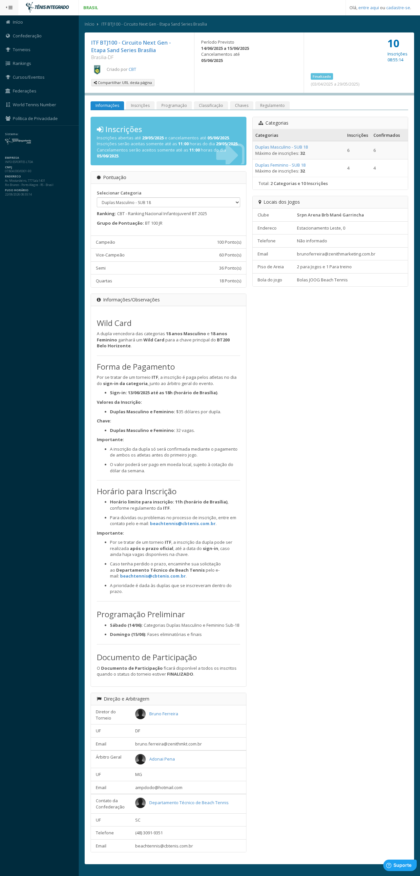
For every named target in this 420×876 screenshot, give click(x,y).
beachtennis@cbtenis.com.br (183, 523)
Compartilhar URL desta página (124, 82)
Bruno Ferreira (163, 714)
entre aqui (368, 7)
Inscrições (140, 105)
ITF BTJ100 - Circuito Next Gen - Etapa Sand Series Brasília (154, 24)
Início (89, 24)
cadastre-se (398, 7)
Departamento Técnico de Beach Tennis (189, 802)
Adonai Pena (162, 759)
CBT (132, 69)
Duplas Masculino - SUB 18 (281, 147)
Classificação (211, 105)
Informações (107, 105)
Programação (174, 105)
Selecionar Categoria (119, 193)
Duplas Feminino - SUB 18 (280, 165)
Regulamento (272, 105)
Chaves (241, 105)
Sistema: (12, 134)
